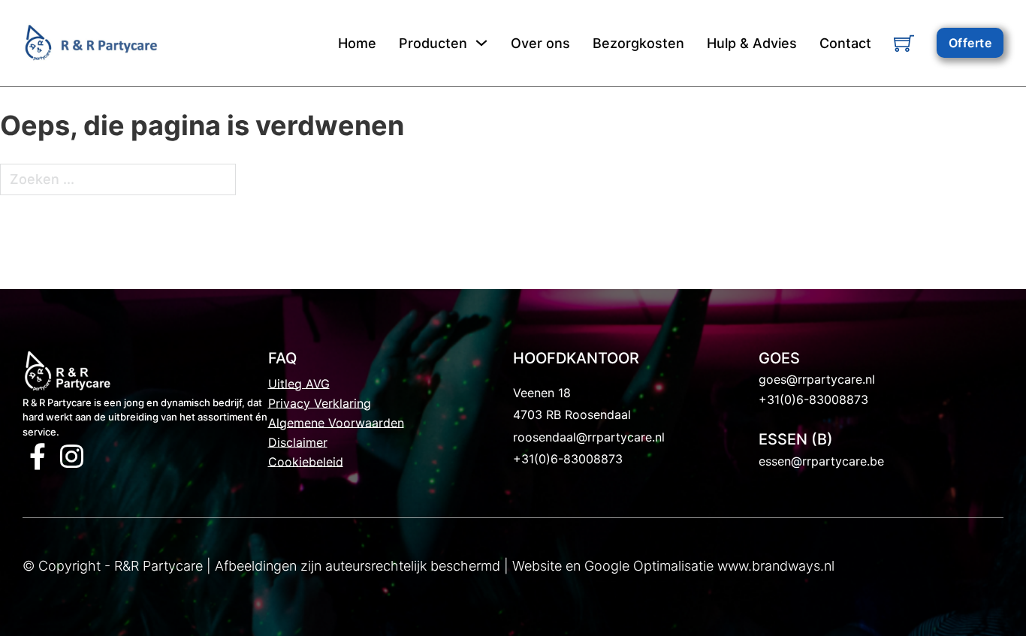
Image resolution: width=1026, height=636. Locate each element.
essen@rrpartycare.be (821, 461)
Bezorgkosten (638, 43)
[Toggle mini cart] (904, 43)
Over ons (540, 43)
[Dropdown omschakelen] (481, 43)
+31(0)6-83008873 (568, 458)
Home (357, 43)
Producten (433, 43)
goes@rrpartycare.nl (817, 379)
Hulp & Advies (752, 43)
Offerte (970, 42)
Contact (845, 43)
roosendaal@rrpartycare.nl (589, 437)
